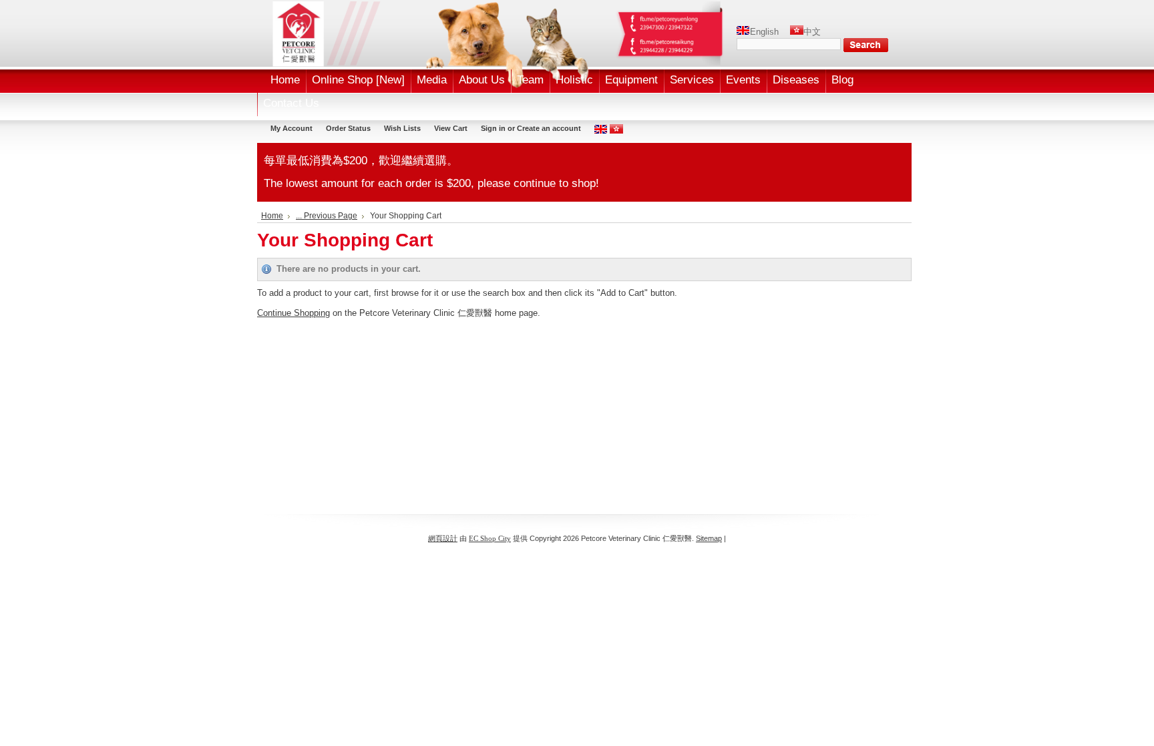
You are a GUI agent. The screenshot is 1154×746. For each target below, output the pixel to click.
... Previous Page (326, 216)
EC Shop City (490, 538)
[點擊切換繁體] (616, 131)
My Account (291, 128)
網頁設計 (442, 538)
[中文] (796, 32)
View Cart (450, 128)
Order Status (348, 128)
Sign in (493, 128)
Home (272, 216)
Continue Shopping (293, 313)
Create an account (549, 128)
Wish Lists (402, 128)
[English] (743, 32)
